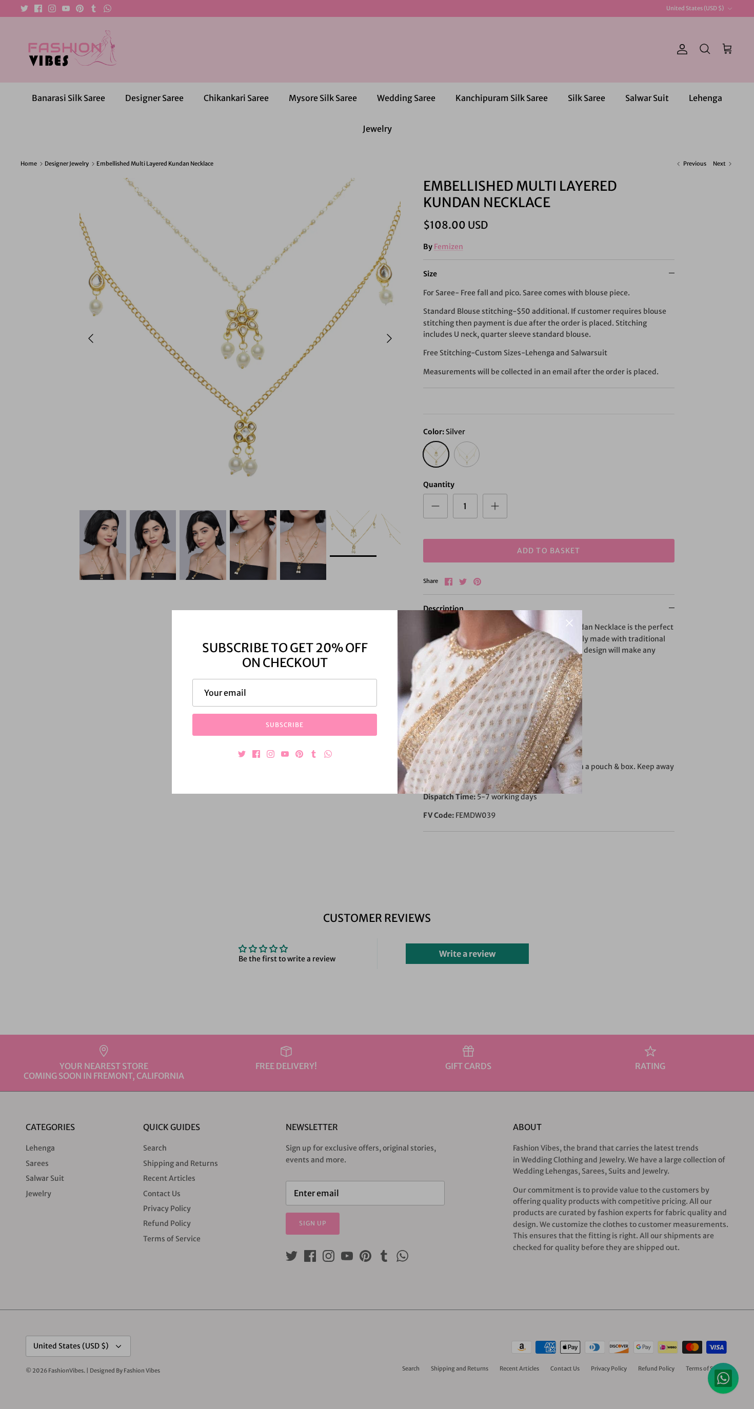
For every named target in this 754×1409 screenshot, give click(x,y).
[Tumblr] (314, 754)
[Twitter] (242, 754)
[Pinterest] (299, 754)
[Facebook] (256, 754)
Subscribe (285, 725)
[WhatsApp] (328, 754)
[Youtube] (285, 754)
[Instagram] (270, 754)
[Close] (569, 623)
